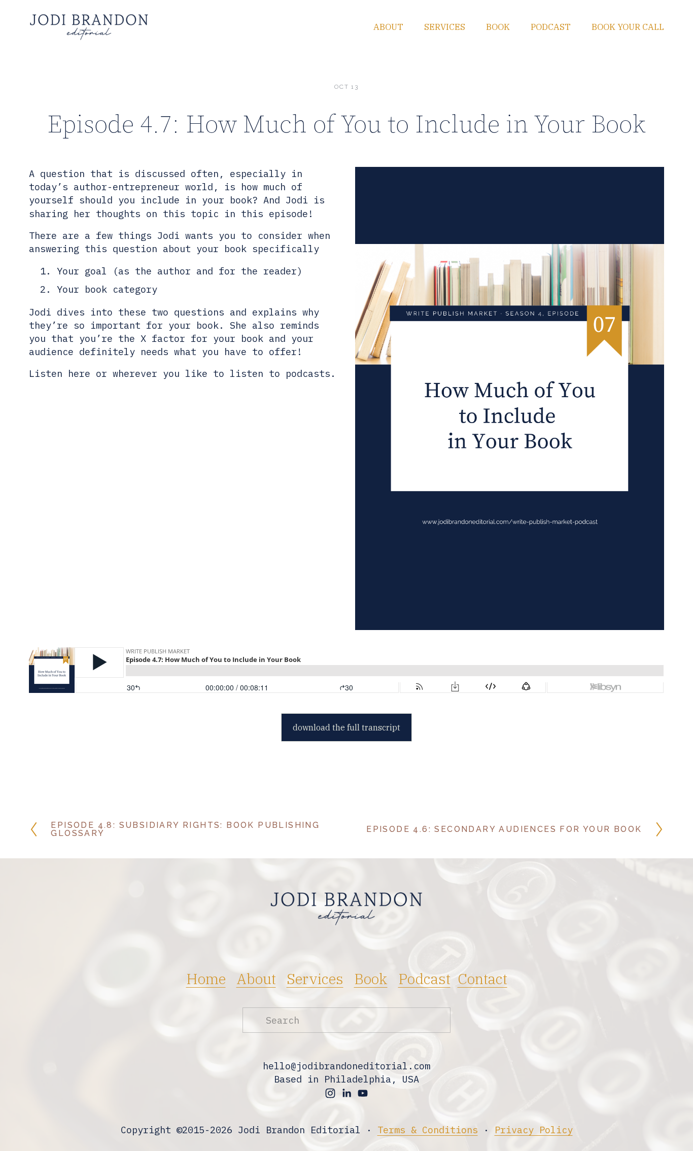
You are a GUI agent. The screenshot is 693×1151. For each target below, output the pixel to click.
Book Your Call (628, 26)
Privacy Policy (534, 1130)
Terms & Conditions (427, 1130)
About (388, 26)
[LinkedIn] (346, 1093)
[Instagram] (330, 1093)
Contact (482, 978)
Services (444, 26)
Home (206, 978)
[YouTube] (363, 1093)
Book (498, 26)
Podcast (551, 26)
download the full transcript (346, 727)
